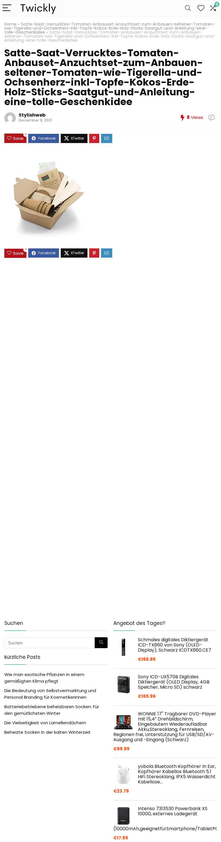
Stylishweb (32, 115)
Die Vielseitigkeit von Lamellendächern (45, 723)
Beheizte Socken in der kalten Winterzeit (47, 732)
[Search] (188, 8)
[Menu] (7, 8)
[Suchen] (101, 642)
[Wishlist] (200, 8)
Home (10, 24)
